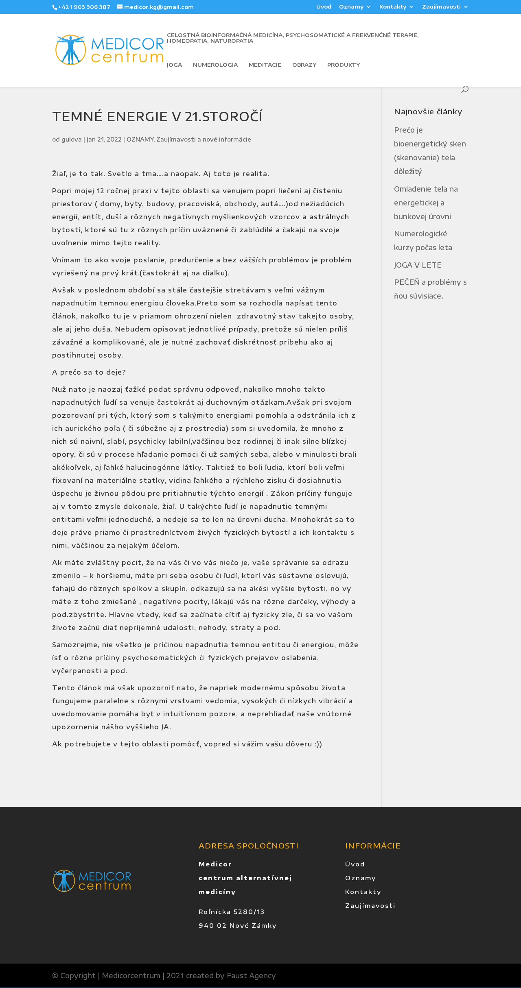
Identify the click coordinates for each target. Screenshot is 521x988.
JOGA (174, 65)
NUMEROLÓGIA (215, 65)
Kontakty (392, 7)
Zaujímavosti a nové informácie (203, 139)
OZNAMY (140, 139)
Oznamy (351, 7)
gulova (71, 139)
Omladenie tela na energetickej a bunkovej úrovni (426, 202)
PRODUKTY (343, 65)
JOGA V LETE (418, 264)
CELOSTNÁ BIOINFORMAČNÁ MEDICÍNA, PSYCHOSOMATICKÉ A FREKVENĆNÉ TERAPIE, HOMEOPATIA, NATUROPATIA (293, 38)
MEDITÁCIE (265, 65)
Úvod (323, 7)
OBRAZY (304, 65)
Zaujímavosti (441, 7)
